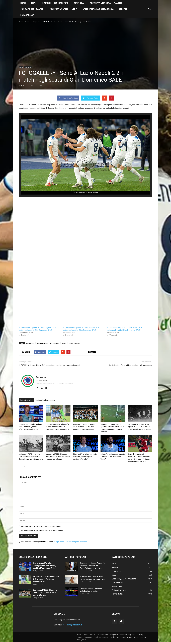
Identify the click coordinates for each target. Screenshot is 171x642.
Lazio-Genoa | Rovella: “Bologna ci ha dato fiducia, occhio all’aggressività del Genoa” (30, 426)
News (33, 3)
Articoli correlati (26, 400)
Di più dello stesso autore (45, 400)
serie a (64, 343)
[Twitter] (47, 388)
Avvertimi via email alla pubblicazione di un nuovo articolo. (42, 531)
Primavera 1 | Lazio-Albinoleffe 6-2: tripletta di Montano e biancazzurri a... (46, 579)
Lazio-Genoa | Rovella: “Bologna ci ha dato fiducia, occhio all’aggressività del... (45, 565)
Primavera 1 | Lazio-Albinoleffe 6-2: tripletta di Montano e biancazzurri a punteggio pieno (57, 426)
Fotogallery (28, 67)
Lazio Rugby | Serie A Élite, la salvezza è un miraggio (130, 365)
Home (23, 3)
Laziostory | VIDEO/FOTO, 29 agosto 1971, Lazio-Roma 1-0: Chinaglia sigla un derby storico (139, 426)
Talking (118, 3)
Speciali (123, 9)
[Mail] (43, 388)
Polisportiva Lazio (59, 9)
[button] (149, 9)
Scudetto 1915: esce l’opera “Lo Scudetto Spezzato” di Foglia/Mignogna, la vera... (93, 565)
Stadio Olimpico (74, 343)
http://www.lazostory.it (42, 380)
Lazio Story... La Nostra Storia (124, 579)
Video (114, 575)
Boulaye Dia (30, 343)
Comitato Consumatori (32, 9)
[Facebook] (38, 388)
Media (74, 9)
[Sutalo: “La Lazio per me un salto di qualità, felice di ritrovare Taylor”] (113, 443)
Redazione (25, 86)
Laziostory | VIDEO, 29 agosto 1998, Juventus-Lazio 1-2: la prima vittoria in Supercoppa (84, 426)
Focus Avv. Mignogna (100, 3)
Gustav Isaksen (42, 343)
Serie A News (117, 586)
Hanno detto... (117, 594)
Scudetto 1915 (61, 3)
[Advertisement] (85, 223)
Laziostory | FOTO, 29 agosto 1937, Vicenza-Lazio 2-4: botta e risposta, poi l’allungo (58, 456)
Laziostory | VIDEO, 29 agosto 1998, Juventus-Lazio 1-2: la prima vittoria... (45, 592)
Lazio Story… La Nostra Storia (98, 9)
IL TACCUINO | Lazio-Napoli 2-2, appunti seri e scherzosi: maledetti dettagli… (50, 365)
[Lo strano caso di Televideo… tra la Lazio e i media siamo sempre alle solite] (71, 591)
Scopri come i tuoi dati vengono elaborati (70, 542)
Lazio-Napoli (54, 343)
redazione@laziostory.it (72, 625)
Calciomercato (118, 582)
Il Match (46, 3)
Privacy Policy (27, 15)
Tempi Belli (79, 3)
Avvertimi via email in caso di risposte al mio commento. (41, 526)
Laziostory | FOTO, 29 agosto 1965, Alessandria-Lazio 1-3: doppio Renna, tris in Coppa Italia (31, 456)
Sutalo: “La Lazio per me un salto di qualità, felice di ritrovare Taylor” (113, 456)
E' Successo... (117, 571)
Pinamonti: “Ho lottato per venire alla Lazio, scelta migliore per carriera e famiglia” (85, 456)
